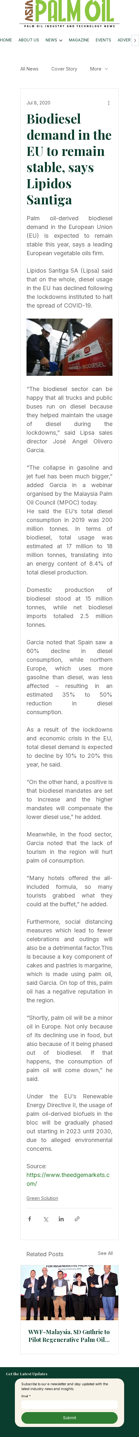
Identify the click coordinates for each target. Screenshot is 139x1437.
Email (26, 1396)
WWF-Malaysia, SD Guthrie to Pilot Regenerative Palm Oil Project (69, 1336)
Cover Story (64, 68)
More (96, 68)
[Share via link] (77, 1219)
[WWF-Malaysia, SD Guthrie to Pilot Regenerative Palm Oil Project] (69, 1292)
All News (29, 68)
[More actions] (108, 103)
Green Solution (42, 1198)
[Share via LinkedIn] (61, 1219)
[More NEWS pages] (60, 40)
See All (105, 1253)
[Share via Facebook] (30, 1219)
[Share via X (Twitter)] (45, 1219)
